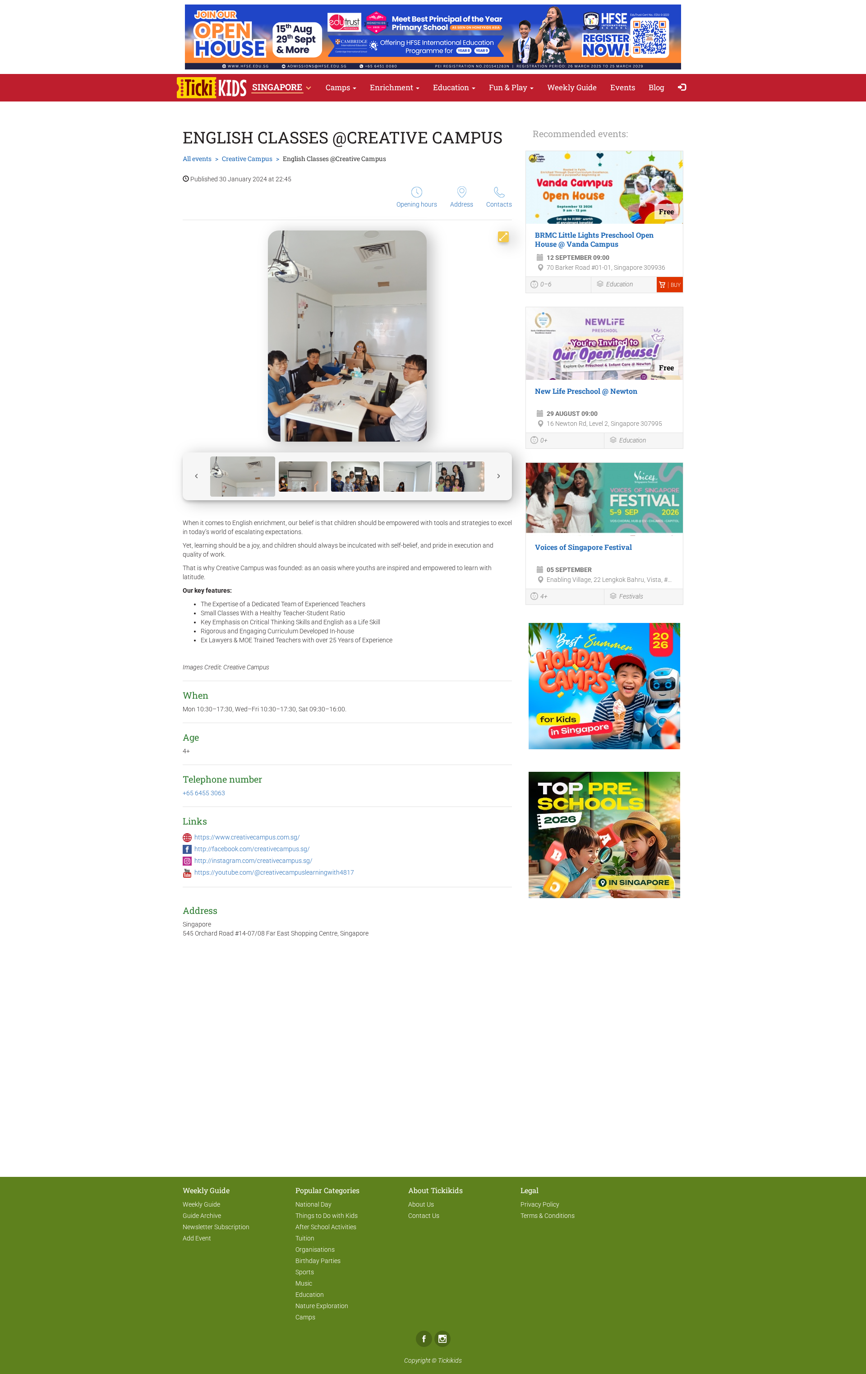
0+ (544, 440)
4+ (544, 596)
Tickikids (450, 1360)
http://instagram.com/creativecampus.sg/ (253, 860)
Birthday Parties (318, 1260)
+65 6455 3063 (204, 793)
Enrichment (392, 87)
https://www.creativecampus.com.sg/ (247, 837)
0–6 (546, 284)
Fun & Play (509, 87)
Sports (304, 1272)
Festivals (631, 596)
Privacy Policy (540, 1204)
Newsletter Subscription (216, 1227)
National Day (313, 1204)
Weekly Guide (572, 87)
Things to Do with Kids (326, 1215)
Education (452, 87)
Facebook (424, 1339)
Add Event (197, 1238)
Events (622, 87)
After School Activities (325, 1227)
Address (461, 204)
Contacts (499, 204)
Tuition (304, 1238)
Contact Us (423, 1215)
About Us (421, 1204)
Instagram (442, 1339)
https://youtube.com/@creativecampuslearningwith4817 (274, 872)
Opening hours (416, 204)
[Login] (684, 87)
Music (303, 1283)
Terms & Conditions (548, 1215)
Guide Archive (202, 1215)
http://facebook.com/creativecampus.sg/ (252, 849)
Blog (656, 87)
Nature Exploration (321, 1305)
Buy (676, 285)
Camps (339, 87)
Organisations (315, 1249)
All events (197, 158)
